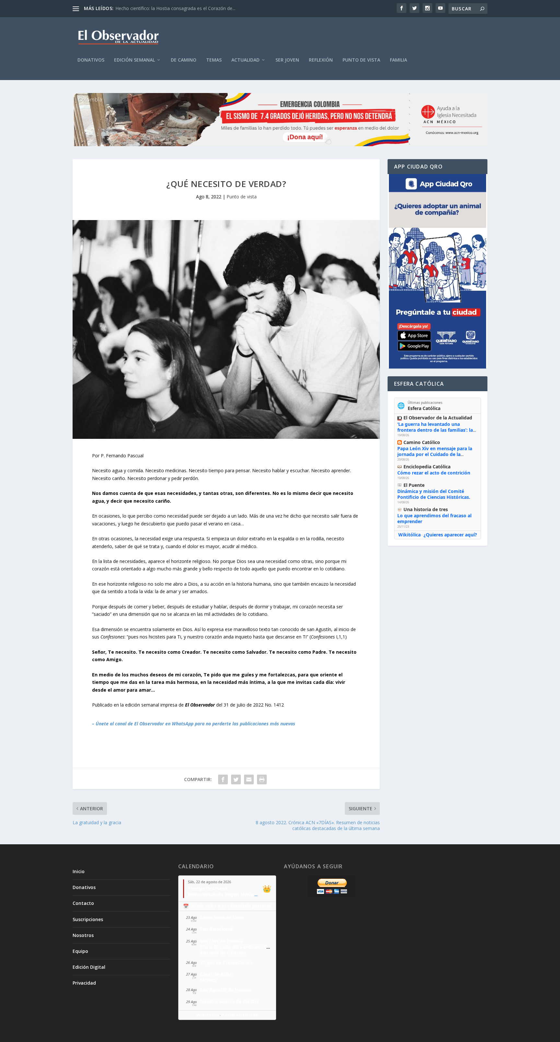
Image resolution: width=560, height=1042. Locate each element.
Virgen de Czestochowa (226, 962)
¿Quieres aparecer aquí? (450, 535)
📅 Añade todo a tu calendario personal (227, 906)
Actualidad (245, 60)
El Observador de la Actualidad (437, 418)
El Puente (414, 485)
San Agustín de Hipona (225, 990)
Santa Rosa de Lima (222, 917)
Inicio (79, 871)
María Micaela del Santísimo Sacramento (245, 947)
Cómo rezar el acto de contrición (433, 473)
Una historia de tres (425, 509)
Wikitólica (409, 535)
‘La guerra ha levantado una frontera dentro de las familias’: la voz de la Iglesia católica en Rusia (435, 430)
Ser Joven (287, 60)
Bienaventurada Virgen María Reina (227, 894)
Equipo (80, 951)
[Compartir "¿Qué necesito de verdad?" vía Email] (248, 779)
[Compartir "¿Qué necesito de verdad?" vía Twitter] (235, 779)
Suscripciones (88, 919)
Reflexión (321, 60)
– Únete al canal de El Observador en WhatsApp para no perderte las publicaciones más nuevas (193, 723)
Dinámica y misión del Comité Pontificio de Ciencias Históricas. (433, 494)
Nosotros (83, 935)
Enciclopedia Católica (426, 466)
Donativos (90, 60)
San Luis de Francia (221, 941)
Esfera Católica (424, 408)
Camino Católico (421, 442)
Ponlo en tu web (240, 1015)
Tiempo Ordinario (208, 888)
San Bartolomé (216, 929)
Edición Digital (89, 967)
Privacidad (84, 983)
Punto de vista (361, 60)
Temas (214, 60)
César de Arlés (216, 974)
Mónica (208, 980)
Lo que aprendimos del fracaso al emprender (434, 518)
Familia (398, 60)
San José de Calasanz (223, 953)
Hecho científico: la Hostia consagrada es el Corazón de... (175, 8)
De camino (183, 60)
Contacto (83, 903)
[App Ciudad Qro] (437, 271)
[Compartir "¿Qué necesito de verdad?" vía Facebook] (222, 779)
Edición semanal (134, 60)
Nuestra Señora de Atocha (229, 1001)
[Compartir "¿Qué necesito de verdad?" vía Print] (261, 779)
